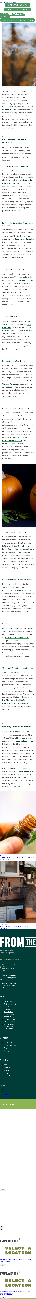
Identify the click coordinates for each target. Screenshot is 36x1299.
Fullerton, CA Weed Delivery (9, 1011)
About (6, 1064)
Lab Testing (8, 1076)
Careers (7, 1067)
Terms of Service (10, 1045)
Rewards (7, 1070)
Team (6, 1073)
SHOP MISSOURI (7, 1261)
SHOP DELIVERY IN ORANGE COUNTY (12, 15)
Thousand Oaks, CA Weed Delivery (10, 1021)
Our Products (8, 1001)
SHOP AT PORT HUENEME (17, 10)
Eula (5, 1048)
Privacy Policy (8, 1051)
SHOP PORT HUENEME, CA (9, 1259)
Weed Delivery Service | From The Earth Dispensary (10, 1026)
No (1, 1229)
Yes (2, 1227)
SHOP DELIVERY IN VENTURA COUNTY (17, 20)
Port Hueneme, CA (10, 1004)
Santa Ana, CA (9, 1007)
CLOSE (3, 1189)
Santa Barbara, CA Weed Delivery (10, 1016)
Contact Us (8, 1042)
